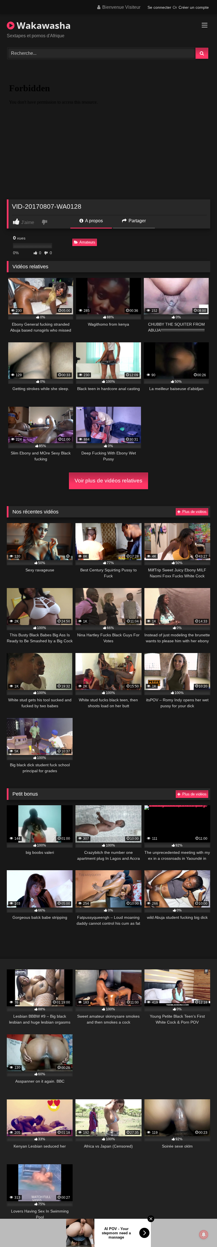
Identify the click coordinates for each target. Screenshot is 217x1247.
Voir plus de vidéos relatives (108, 481)
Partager (136, 220)
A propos (93, 220)
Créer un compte (194, 7)
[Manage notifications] (203, 1234)
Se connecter (159, 7)
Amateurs (87, 242)
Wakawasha (42, 25)
